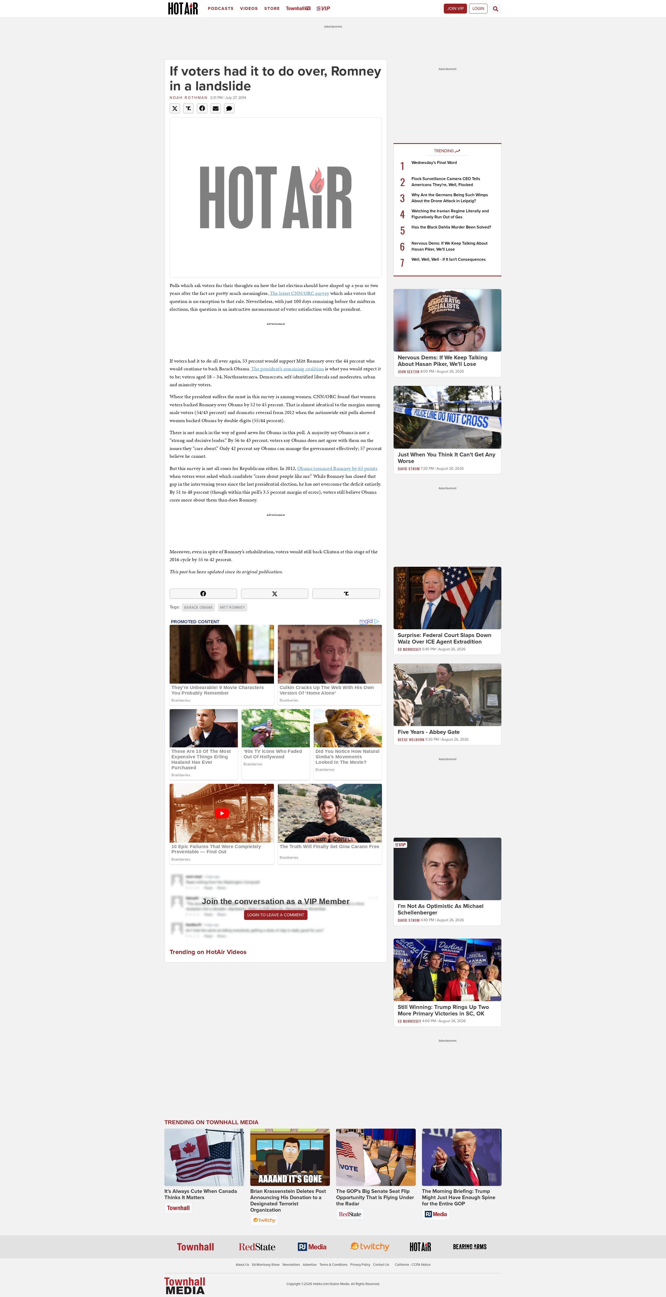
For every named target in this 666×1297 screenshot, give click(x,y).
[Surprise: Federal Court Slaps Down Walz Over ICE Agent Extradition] (447, 597)
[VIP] (324, 9)
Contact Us (381, 1265)
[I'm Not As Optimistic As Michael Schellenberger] (447, 868)
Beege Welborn (411, 739)
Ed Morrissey (409, 649)
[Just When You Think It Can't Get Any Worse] (447, 416)
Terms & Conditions (333, 1265)
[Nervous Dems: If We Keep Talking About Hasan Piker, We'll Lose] (447, 320)
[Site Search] (496, 9)
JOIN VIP (455, 8)
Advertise (310, 1265)
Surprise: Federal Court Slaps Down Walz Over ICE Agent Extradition (444, 638)
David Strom (409, 468)
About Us (242, 1265)
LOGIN (478, 8)
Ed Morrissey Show (266, 1265)
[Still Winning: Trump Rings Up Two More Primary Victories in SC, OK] (447, 969)
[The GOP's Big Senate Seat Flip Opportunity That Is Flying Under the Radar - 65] (376, 1157)
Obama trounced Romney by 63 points (337, 468)
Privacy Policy (360, 1265)
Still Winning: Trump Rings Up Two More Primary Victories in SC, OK (443, 1010)
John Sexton (408, 371)
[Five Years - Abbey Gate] (447, 694)
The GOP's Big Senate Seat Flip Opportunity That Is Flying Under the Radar (375, 1197)
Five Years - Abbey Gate (429, 732)
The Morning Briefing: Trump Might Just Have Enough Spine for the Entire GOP (458, 1197)
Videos (249, 8)
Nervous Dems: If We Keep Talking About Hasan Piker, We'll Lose (443, 360)
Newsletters (291, 1265)
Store (272, 8)
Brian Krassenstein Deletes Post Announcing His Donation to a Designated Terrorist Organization (288, 1200)
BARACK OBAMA (198, 607)
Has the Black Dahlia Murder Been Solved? (451, 227)
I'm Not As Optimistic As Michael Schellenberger (441, 909)
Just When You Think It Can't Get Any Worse (446, 458)
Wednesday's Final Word (434, 162)
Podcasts (221, 8)
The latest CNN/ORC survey (299, 293)
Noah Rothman (189, 98)
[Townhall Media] (184, 1285)
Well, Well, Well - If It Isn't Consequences (449, 259)
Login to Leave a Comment (275, 915)
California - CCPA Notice (413, 1265)
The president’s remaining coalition (287, 368)
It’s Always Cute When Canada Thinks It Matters (200, 1194)
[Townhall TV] (299, 9)
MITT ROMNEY (232, 607)
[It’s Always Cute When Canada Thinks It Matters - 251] (204, 1157)
